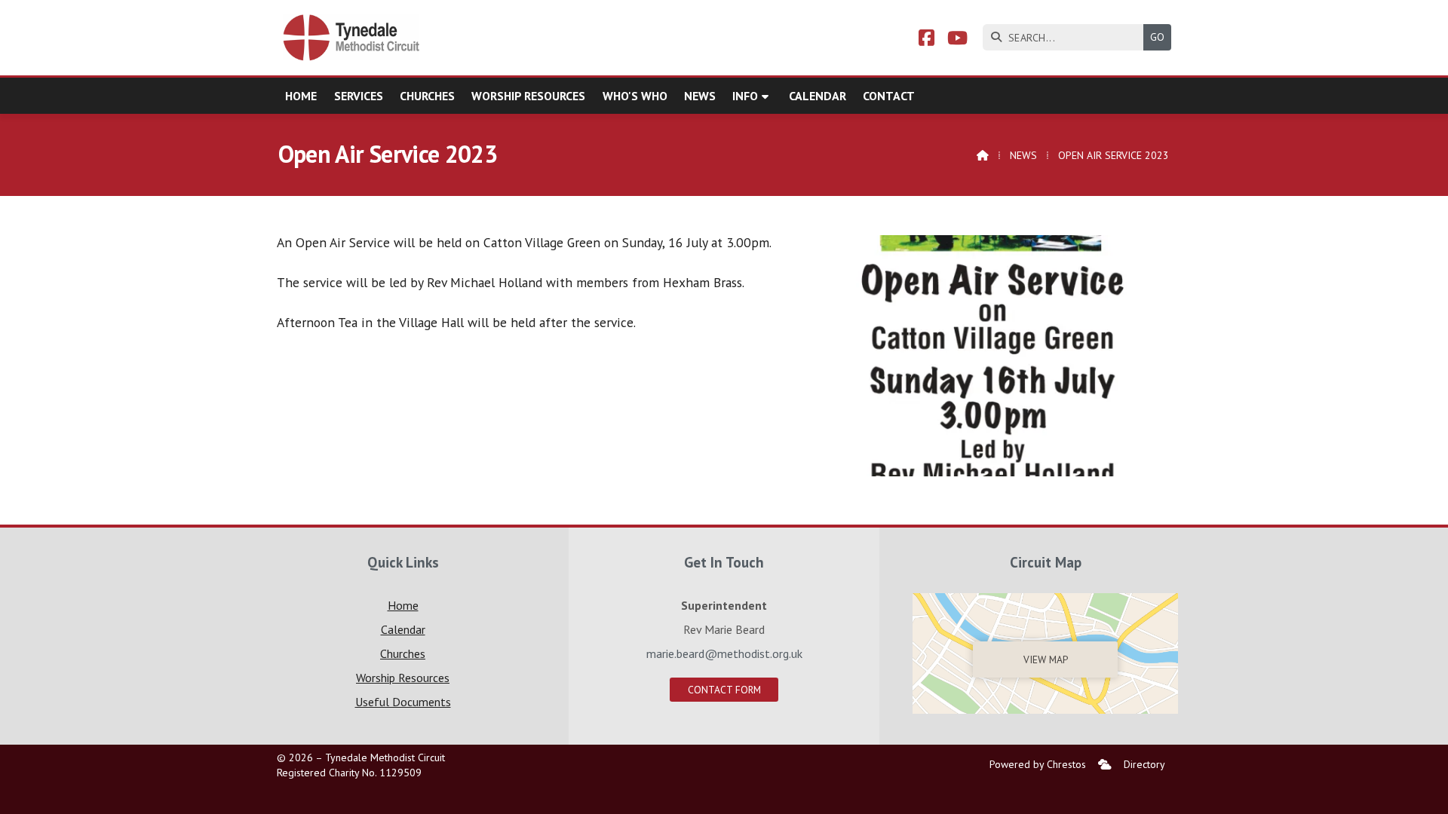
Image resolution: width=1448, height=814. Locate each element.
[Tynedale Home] (352, 37)
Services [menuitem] (358, 95)
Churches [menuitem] (427, 95)
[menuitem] (1105, 765)
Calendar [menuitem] (817, 95)
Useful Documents (403, 701)
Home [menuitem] (301, 95)
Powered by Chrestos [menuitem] (1037, 764)
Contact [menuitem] (889, 95)
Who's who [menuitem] (635, 95)
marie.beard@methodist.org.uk (724, 653)
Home (403, 605)
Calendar (403, 629)
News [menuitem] (700, 95)
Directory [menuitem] (1144, 764)
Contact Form (724, 689)
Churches (402, 653)
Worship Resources (402, 677)
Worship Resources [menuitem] (528, 95)
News (1023, 155)
